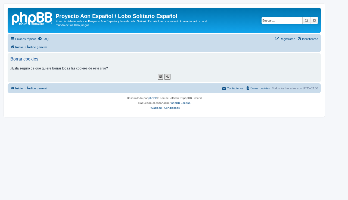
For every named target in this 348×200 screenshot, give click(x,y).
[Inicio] (32, 17)
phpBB (152, 97)
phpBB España (181, 102)
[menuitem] (43, 39)
